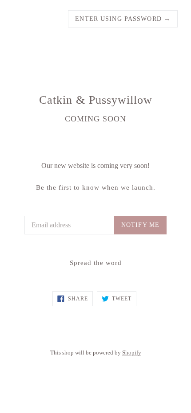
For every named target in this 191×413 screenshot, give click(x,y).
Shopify (131, 353)
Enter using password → (123, 19)
